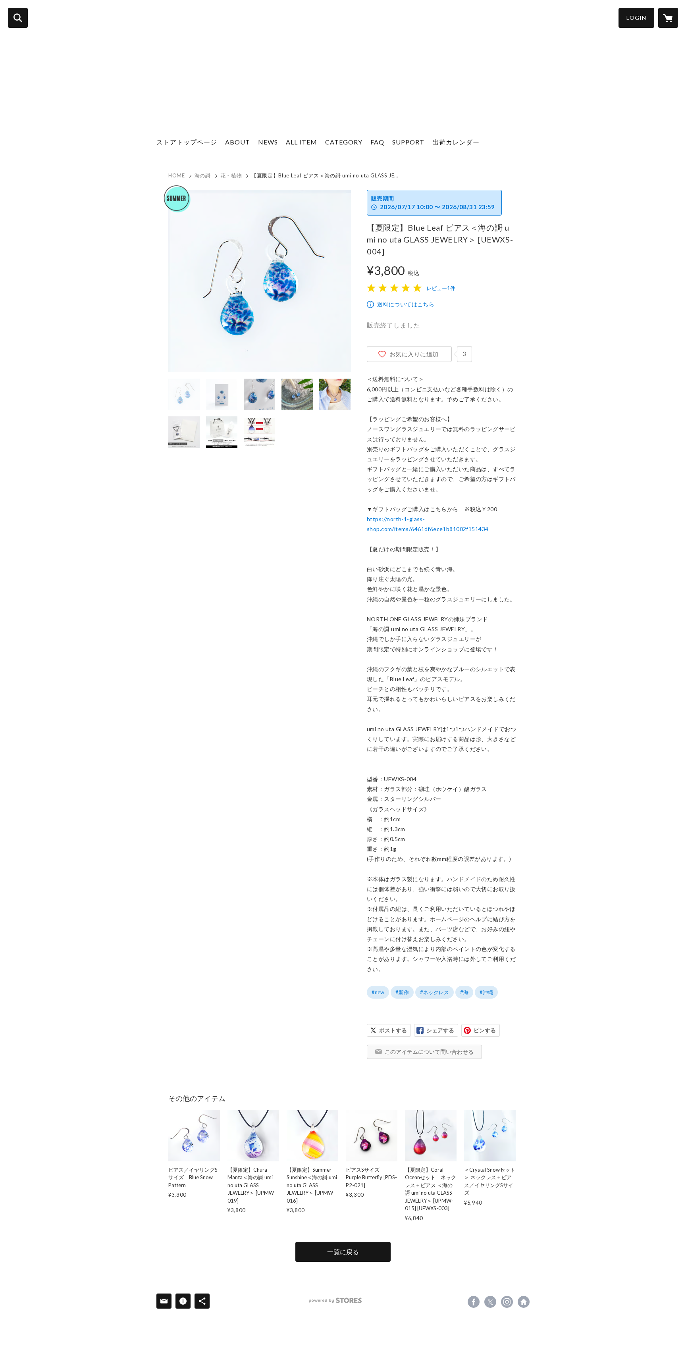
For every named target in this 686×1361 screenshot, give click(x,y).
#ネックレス (434, 992)
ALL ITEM (301, 142)
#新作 (402, 992)
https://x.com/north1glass (490, 1302)
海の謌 (203, 175)
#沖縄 (486, 992)
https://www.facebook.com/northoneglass (474, 1302)
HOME (176, 175)
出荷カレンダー (456, 142)
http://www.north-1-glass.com (524, 1302)
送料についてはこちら (405, 304)
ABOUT (237, 142)
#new (378, 992)
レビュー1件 (440, 288)
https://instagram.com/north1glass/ (507, 1302)
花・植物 (231, 175)
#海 (464, 992)
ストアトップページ (186, 142)
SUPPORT (408, 142)
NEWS (268, 142)
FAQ (377, 142)
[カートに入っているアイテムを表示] (668, 18)
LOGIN (636, 17)
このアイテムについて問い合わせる (429, 1051)
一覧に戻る (343, 1251)
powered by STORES (335, 1300)
